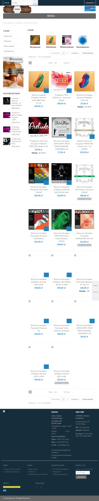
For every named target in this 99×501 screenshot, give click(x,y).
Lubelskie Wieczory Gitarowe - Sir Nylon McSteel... (17, 102)
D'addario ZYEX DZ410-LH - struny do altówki (62, 97)
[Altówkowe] (51, 42)
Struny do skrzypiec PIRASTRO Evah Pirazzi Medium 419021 (62, 237)
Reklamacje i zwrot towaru (37, 474)
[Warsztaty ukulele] (13, 72)
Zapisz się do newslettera (84, 469)
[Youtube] (41, 487)
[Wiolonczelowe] (67, 42)
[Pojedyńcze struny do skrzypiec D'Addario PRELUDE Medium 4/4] (39, 127)
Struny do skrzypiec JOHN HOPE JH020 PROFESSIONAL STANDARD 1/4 (61, 145)
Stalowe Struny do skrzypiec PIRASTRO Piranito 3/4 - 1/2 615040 (84, 145)
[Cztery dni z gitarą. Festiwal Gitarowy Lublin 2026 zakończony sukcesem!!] (6, 115)
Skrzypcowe (8, 36)
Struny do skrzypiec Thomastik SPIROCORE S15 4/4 (84, 236)
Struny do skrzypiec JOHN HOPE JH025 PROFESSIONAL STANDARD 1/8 (84, 329)
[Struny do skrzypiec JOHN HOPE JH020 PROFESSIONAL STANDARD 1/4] (61, 127)
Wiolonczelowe (9, 46)
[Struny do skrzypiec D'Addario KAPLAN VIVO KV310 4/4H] (61, 173)
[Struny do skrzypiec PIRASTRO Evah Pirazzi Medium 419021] (61, 219)
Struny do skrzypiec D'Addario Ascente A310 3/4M (39, 282)
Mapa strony (32, 469)
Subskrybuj (81, 477)
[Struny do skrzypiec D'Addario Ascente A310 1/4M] (61, 357)
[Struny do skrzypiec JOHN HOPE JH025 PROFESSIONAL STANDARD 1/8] (84, 311)
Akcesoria (27, 23)
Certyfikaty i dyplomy (11, 472)
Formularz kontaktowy (59, 469)
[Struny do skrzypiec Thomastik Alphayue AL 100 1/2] (84, 265)
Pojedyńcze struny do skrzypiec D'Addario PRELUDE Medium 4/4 (38, 143)
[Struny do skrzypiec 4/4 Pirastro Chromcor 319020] (84, 173)
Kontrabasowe (9, 51)
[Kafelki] (30, 62)
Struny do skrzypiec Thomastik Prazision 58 (38, 328)
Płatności (31, 472)
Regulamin (56, 472)
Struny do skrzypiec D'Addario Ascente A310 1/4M (62, 373)
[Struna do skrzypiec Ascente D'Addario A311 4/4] (84, 81)
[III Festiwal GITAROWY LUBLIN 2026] (6, 129)
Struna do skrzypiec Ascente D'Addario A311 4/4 (84, 97)
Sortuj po (67, 63)
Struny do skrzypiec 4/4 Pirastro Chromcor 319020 (84, 189)
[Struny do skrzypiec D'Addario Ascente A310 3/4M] (39, 265)
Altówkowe (7, 41)
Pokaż (50, 63)
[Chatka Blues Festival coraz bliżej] (6, 141)
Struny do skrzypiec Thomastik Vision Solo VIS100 (39, 189)
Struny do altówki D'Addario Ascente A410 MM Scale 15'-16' (38, 99)
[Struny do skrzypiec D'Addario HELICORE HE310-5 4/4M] (61, 265)
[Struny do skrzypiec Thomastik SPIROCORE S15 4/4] (84, 219)
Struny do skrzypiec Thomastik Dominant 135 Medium (38, 236)
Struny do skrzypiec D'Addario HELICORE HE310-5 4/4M (61, 282)
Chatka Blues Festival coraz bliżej (16, 141)
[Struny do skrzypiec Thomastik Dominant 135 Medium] (39, 219)
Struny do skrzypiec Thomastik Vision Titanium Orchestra (62, 328)
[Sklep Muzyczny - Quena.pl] (17, 9)
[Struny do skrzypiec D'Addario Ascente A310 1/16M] (39, 357)
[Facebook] (37, 487)
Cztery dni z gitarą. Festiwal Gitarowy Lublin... (17, 116)
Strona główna (8, 23)
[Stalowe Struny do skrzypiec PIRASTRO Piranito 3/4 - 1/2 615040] (84, 127)
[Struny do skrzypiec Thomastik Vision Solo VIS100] (39, 173)
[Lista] (33, 62)
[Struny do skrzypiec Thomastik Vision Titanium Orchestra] (61, 311)
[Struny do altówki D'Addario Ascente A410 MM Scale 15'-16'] (39, 81)
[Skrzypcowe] (35, 42)
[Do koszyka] (46, 90)
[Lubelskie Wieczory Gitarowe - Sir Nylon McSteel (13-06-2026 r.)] (6, 101)
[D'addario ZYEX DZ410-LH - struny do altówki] (61, 81)
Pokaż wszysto (88, 53)
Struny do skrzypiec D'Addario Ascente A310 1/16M (39, 373)
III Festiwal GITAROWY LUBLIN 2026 (16, 129)
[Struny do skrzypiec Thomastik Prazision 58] (39, 311)
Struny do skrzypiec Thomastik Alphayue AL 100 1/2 (84, 282)
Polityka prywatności (59, 474)
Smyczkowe (19, 23)
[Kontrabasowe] (82, 42)
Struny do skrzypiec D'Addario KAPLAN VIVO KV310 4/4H (62, 189)
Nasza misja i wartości (11, 469)
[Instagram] (45, 487)
